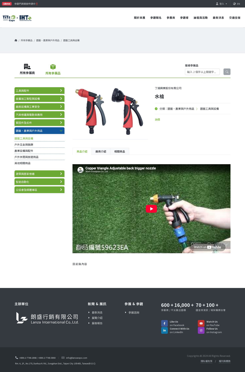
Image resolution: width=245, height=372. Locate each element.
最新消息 (218, 18)
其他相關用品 (22, 163)
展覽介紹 (97, 318)
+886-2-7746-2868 (27, 357)
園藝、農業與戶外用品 (48, 40)
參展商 (171, 18)
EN (238, 3)
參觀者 (184, 18)
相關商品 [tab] (119, 151)
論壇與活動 (201, 18)
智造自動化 (22, 182)
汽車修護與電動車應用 (29, 115)
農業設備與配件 (23, 151)
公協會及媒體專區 (26, 190)
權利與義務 (224, 361)
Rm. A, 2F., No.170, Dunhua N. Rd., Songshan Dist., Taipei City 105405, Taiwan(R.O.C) (55, 363)
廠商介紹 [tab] (101, 151)
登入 (222, 3)
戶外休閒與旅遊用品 (26, 157)
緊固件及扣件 (24, 123)
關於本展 (139, 18)
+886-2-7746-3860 (47, 357)
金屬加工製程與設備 (28, 99)
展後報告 (97, 323)
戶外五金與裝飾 (23, 144)
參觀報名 (156, 18)
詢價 (157, 119)
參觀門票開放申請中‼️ (26, 3)
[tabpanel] (151, 213)
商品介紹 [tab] (82, 151)
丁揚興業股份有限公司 (168, 88)
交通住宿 (234, 18)
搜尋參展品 (191, 65)
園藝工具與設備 (71, 40)
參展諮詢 (133, 312)
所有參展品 (26, 40)
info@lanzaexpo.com (76, 357)
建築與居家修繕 (25, 174)
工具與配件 (22, 91)
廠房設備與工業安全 (28, 107)
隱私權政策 (206, 361)
